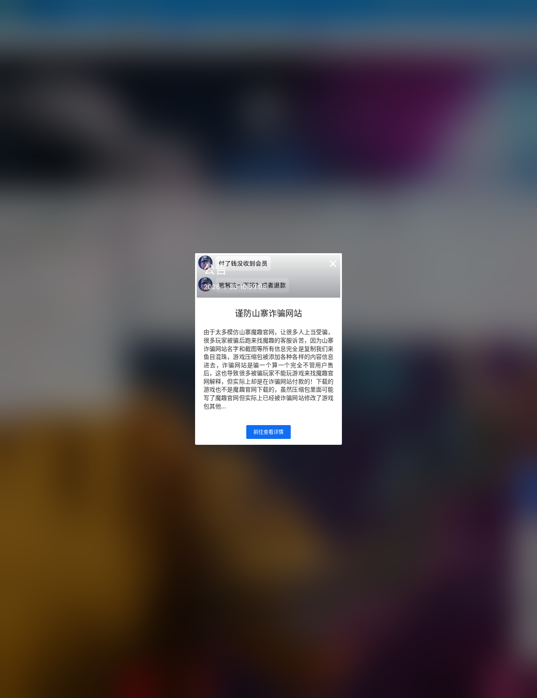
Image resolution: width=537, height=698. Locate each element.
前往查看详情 (268, 432)
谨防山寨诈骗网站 (268, 314)
